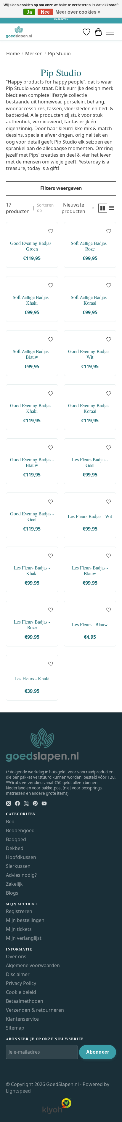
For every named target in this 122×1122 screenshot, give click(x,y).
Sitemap (15, 1028)
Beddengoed (20, 830)
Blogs (12, 893)
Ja (29, 12)
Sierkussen (18, 866)
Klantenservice (22, 1019)
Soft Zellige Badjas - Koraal (90, 300)
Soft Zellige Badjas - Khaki (32, 300)
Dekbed (14, 848)
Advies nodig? (21, 875)
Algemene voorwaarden (33, 965)
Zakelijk (14, 884)
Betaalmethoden (24, 1001)
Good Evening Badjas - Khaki (32, 408)
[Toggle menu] (110, 32)
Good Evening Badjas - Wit (90, 354)
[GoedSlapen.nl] (19, 32)
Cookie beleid (21, 992)
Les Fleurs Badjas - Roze (32, 624)
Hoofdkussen (21, 857)
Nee (45, 12)
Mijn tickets (19, 929)
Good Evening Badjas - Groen (32, 246)
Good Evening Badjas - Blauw (32, 462)
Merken (34, 53)
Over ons (16, 956)
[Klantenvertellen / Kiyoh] (57, 1113)
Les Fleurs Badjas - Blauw (90, 570)
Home (13, 53)
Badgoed (16, 839)
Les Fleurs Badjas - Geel (90, 462)
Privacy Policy (21, 983)
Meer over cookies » (77, 12)
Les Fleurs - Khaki (32, 678)
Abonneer (97, 1052)
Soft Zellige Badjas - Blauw (32, 354)
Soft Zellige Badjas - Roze (90, 246)
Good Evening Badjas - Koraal (90, 408)
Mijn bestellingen (25, 920)
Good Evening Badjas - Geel (32, 516)
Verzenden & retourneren (35, 1010)
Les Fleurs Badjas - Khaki (32, 570)
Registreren (19, 911)
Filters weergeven (61, 188)
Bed (10, 821)
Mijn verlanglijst (23, 938)
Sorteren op (45, 207)
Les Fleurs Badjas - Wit (90, 516)
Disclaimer (18, 974)
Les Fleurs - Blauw (90, 624)
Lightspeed (18, 1091)
